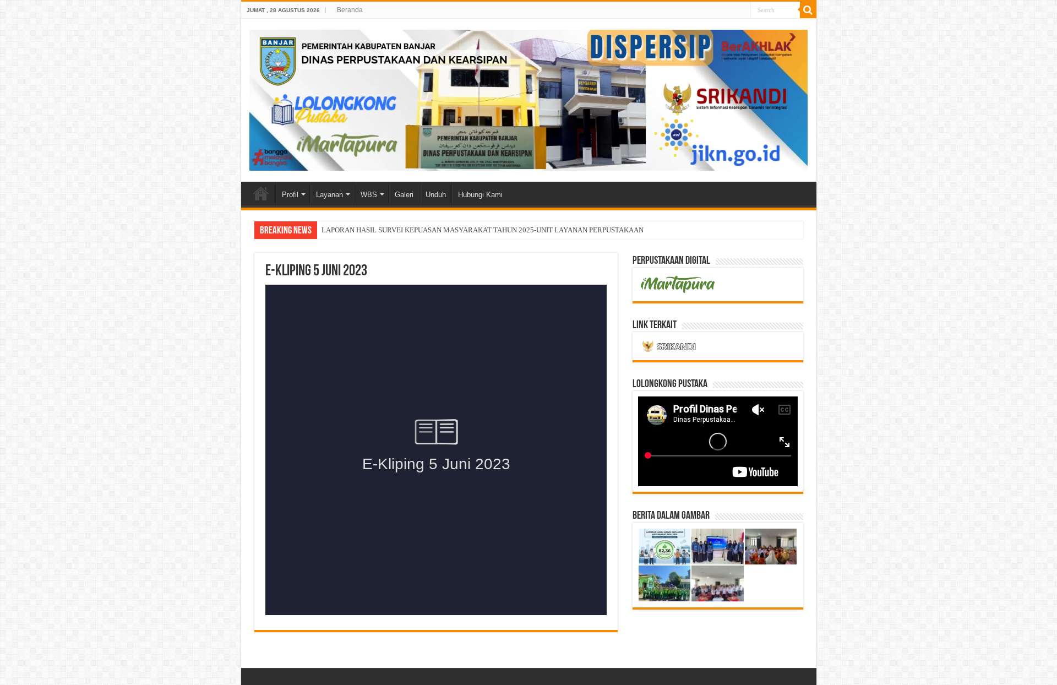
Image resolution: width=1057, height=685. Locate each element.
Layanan (329, 195)
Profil (290, 195)
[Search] (808, 10)
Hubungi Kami (480, 195)
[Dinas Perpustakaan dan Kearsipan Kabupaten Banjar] (528, 98)
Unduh (436, 195)
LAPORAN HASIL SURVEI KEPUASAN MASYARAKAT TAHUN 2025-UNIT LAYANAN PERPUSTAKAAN (483, 230)
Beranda (350, 10)
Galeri (404, 195)
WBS (369, 195)
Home (261, 193)
